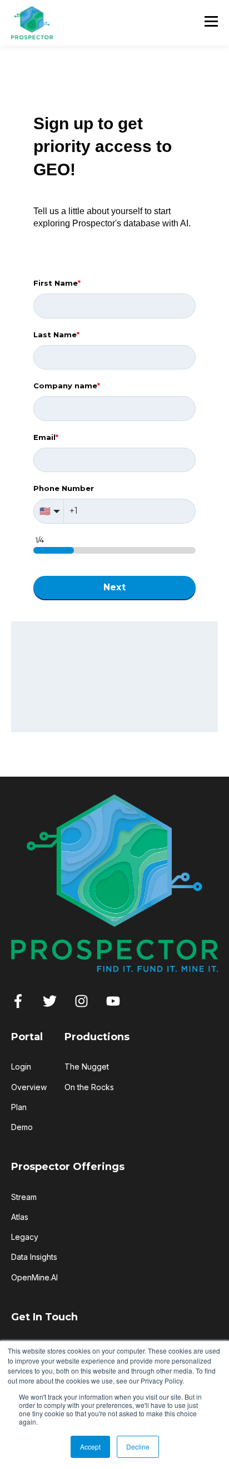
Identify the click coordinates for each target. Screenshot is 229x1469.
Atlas (19, 1217)
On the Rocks (89, 1087)
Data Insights (34, 1257)
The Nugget (86, 1066)
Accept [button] (90, 1446)
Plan (19, 1107)
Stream (24, 1197)
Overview (29, 1087)
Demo (22, 1127)
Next (114, 587)
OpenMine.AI (34, 1277)
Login (21, 1066)
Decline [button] (138, 1446)
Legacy (24, 1237)
